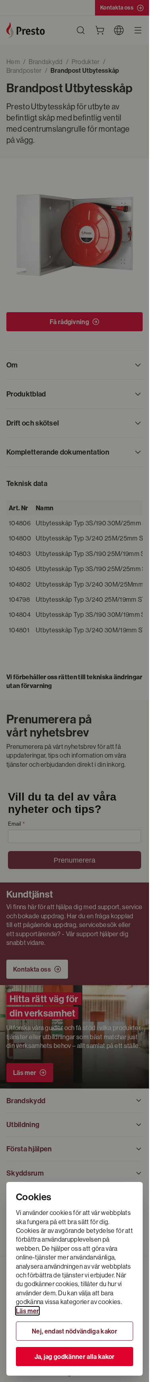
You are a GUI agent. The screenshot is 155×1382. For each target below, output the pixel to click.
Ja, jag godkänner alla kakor (75, 1357)
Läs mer (27, 1311)
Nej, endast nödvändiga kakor (74, 1331)
